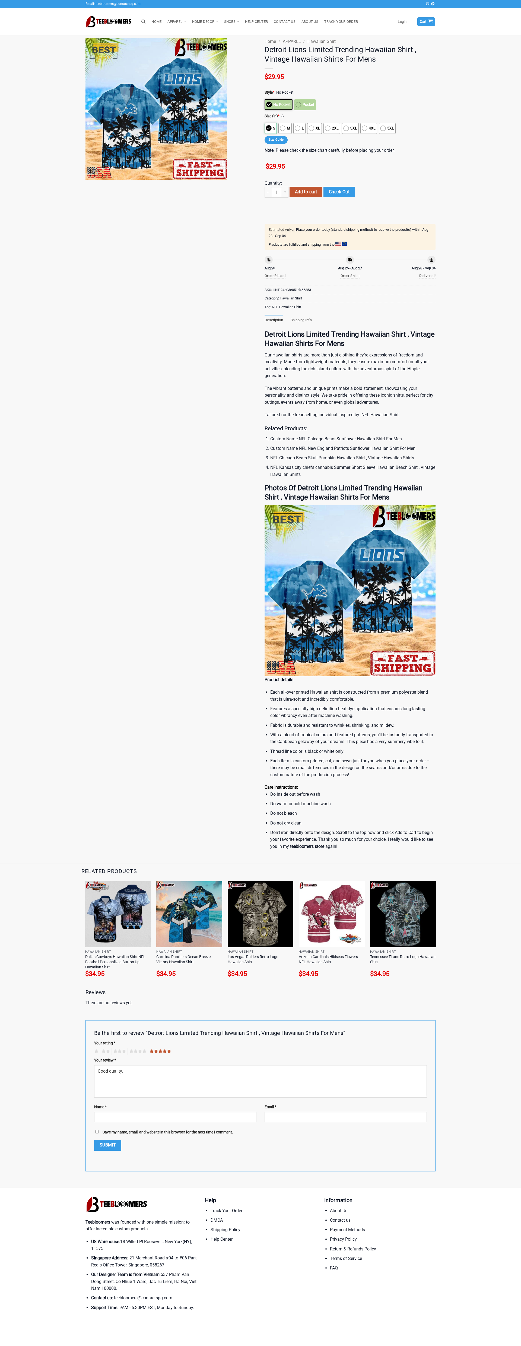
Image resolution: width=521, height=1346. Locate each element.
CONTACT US (285, 22)
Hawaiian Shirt (321, 41)
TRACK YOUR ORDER (341, 22)
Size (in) (272, 116)
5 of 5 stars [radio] (159, 1051)
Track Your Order (226, 1210)
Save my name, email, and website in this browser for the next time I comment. (168, 1132)
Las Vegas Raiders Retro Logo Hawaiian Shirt (253, 959)
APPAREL (174, 22)
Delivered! (427, 276)
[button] (402, 22)
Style (269, 92)
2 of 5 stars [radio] (105, 1051)
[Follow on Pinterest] (432, 4)
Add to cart (306, 191)
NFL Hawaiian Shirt (286, 307)
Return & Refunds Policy (353, 1249)
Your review (105, 1060)
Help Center (222, 1239)
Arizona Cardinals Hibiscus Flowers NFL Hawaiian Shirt (328, 959)
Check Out (339, 191)
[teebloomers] (109, 21)
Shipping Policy (225, 1229)
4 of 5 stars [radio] (137, 1051)
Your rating (104, 1043)
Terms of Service (346, 1258)
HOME (156, 22)
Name (100, 1107)
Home (270, 41)
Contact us (340, 1220)
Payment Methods (347, 1229)
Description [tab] (274, 320)
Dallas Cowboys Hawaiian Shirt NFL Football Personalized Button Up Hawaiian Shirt (115, 962)
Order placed (275, 276)
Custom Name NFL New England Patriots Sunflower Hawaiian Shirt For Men (342, 448)
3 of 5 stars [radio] (119, 1051)
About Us (338, 1210)
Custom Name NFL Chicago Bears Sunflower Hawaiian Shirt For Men (336, 438)
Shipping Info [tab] (301, 320)
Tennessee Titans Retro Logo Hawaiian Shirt (403, 959)
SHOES (230, 22)
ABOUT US (309, 22)
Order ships (350, 276)
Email (270, 1107)
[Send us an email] (427, 4)
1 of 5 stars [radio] (96, 1051)
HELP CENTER (256, 22)
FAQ (334, 1268)
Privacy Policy (343, 1239)
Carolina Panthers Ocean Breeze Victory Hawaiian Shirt (183, 959)
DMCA (217, 1220)
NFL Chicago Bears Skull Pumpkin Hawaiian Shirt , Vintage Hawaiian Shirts (342, 457)
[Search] (143, 22)
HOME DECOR (203, 22)
